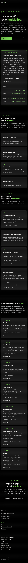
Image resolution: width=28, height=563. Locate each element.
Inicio (2, 524)
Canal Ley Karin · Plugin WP (7, 539)
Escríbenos (7, 498)
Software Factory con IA (6, 526)
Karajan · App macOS (6, 549)
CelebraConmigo (5, 545)
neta (3, 2)
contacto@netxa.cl (18, 498)
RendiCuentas (4, 543)
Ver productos (18, 39)
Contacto (3, 531)
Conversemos (6, 39)
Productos (3, 528)
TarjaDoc (3, 541)
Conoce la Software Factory (12, 78)
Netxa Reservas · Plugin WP (7, 537)
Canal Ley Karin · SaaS (6, 547)
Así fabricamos (7, 81)
